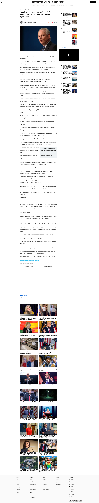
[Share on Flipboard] (50, 22)
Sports (17, 494)
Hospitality (31, 481)
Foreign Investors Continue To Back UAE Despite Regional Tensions (67, 72)
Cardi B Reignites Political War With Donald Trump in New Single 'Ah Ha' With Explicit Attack (47, 470)
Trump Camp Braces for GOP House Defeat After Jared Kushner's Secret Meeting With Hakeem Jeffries (28, 386)
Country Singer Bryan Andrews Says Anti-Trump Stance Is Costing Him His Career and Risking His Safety (28, 402)
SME (46, 5)
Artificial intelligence (33, 489)
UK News (34, 5)
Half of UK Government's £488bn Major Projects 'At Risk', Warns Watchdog (35, 79)
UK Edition (95, 5)
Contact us (44, 481)
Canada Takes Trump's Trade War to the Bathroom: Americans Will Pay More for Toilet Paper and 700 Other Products (28, 352)
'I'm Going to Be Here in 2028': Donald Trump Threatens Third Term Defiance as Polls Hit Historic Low (28, 419)
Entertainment (61, 5)
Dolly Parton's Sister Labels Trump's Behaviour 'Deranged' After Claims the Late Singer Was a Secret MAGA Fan (28, 318)
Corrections (44, 487)
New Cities (31, 494)
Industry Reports (32, 497)
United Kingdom (58, 484)
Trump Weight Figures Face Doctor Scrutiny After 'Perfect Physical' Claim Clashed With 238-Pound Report (47, 318)
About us (44, 479)
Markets (38, 5)
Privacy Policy (45, 484)
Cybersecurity (32, 487)
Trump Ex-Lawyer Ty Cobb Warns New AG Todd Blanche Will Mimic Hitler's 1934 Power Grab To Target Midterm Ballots (47, 436)
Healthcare (31, 482)
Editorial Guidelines (48, 266)
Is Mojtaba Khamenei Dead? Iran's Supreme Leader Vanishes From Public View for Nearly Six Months (48, 369)
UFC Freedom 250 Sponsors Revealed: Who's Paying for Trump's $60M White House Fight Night (29, 470)
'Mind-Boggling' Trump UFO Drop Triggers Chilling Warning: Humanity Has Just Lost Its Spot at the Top (48, 402)
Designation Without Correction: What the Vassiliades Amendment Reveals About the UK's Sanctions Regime (67, 91)
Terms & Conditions (46, 482)
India (57, 481)
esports (31, 492)
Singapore (57, 482)
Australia (57, 479)
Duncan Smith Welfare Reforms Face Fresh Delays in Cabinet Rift (33, 81)
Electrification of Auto (33, 484)
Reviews (71, 5)
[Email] (54, 22)
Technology (18, 489)
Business (43, 5)
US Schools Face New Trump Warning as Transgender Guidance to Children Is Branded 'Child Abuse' (48, 335)
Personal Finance (52, 5)
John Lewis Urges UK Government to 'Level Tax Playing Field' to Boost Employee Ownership (38, 223)
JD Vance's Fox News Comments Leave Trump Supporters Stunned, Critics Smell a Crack (47, 386)
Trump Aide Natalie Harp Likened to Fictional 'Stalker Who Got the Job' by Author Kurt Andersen (28, 369)
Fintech (31, 495)
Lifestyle (67, 5)
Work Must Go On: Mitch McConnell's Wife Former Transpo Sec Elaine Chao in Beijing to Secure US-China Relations (28, 453)
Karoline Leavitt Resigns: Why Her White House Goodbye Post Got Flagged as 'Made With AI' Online (47, 419)
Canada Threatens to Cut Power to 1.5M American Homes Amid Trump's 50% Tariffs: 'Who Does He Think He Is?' (47, 352)
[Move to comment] (56, 22)
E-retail (31, 479)
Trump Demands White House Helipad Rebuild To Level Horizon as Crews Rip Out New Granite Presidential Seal (47, 453)
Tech (57, 5)
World (30, 5)
